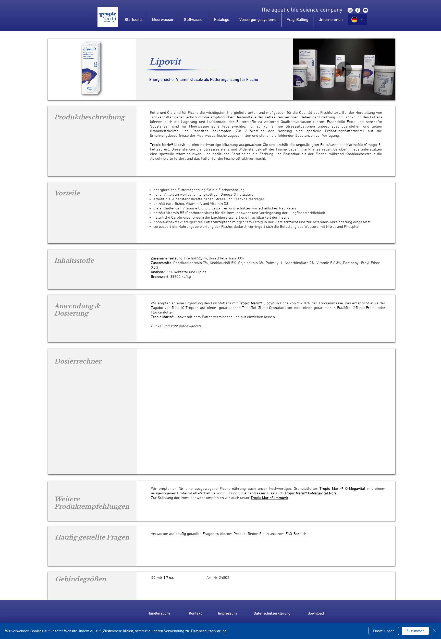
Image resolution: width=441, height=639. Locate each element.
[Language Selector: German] (357, 19)
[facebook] (357, 10)
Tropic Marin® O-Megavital (342, 488)
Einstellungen (384, 630)
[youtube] (365, 10)
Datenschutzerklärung (209, 630)
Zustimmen (415, 630)
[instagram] (350, 10)
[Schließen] (435, 631)
